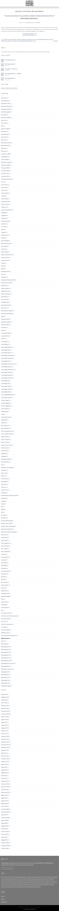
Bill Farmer (4, 140)
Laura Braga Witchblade (47, 15)
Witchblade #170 (5, 646)
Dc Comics (3, 226)
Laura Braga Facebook (6, 358)
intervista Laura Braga (6, 313)
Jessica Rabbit (20, 882)
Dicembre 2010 (5, 784)
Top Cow (3, 621)
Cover (3, 879)
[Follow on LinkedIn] (33, 7)
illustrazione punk (5, 305)
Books (2, 896)
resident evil (25, 884)
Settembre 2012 (5, 747)
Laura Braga (26, 15)
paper (3, 884)
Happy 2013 (4, 285)
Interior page (13, 882)
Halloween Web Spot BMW (8, 280)
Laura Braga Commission (7, 355)
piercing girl (4, 481)
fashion (7, 88)
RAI (2, 506)
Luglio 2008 (4, 823)
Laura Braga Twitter (6, 389)
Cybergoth (3, 215)
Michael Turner (5, 447)
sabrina (34, 884)
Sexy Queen (4, 562)
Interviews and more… (29, 18)
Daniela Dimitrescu (9, 879)
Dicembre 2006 (5, 842)
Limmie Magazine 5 (6, 405)
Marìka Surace (4, 436)
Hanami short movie (6, 282)
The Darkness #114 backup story (9, 616)
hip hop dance (4, 296)
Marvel (37, 882)
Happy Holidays (5, 288)
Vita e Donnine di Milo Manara (8, 635)
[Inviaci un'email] (31, 7)
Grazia (2, 274)
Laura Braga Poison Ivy (6, 378)
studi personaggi (5, 596)
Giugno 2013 (4, 725)
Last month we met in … (10, 60)
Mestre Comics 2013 (6, 445)
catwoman (38, 877)
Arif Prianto (4, 123)
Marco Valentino (5, 428)
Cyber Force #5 (5, 204)
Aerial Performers (5, 103)
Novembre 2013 (5, 714)
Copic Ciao (4, 190)
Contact (26, 907)
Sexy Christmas (5, 546)
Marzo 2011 (4, 778)
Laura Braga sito (5, 383)
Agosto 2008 (4, 820)
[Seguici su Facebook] (25, 7)
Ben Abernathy (4, 134)
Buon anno (3, 151)
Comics (3, 899)
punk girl (3, 501)
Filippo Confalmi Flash (6, 254)
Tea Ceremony (4, 607)
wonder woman (37, 886)
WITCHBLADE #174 (10, 78)
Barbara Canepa (5, 128)
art (9, 877)
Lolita (2, 414)
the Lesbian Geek (23, 16)
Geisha (2, 266)
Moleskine (3, 453)
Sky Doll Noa (4, 582)
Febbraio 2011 (4, 781)
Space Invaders (4, 585)
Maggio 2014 (4, 697)
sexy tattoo (4, 574)
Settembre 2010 (5, 792)
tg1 (2, 610)
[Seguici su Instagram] (27, 7)
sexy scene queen (5, 571)
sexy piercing (4, 557)
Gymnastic (3, 277)
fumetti (3, 263)
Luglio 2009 (4, 814)
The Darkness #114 (6, 613)
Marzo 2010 (4, 806)
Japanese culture (5, 319)
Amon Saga (4, 114)
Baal (2, 126)
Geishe (2, 268)
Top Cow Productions (6, 624)
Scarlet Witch (46, 884)
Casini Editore (4, 156)
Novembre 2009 (5, 812)
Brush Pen (3, 148)
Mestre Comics (5, 442)
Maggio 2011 (4, 772)
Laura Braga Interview (34, 15)
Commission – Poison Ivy (11, 69)
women (15, 88)
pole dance (3, 492)
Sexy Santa (3, 568)
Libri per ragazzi (5, 400)
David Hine (4, 224)
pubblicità (3, 498)
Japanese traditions (6, 322)
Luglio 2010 (4, 798)
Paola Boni (3, 470)
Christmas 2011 (5, 173)
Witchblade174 (5, 683)
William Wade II (31, 16)
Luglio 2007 (4, 837)
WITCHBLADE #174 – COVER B (13, 73)
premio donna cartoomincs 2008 (9, 495)
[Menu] (2, 3)
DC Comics (16, 879)
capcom (33, 877)
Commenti (55, 41)
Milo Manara (4, 450)
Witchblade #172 (39, 16)
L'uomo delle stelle (5, 333)
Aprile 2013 (4, 730)
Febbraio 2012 (4, 756)
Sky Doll (3, 579)
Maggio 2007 (4, 840)
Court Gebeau (4, 198)
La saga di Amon (5, 336)
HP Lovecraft (4, 299)
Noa (2, 464)
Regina (2, 509)
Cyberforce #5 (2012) (6, 210)
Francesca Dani (5, 257)
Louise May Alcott (5, 417)
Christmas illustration (6, 179)
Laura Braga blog (5, 350)
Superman (15, 886)
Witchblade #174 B (6, 660)
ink (9, 882)
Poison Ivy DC (4, 490)
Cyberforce (4, 207)
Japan (2, 316)
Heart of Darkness (5, 294)
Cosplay (3, 196)
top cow (20, 886)
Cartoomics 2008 (5, 154)
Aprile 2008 (4, 828)
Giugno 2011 (4, 770)
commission (54, 877)
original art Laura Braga (7, 467)
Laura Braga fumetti (6, 366)
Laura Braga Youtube (6, 397)
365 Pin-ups (4, 98)
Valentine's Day (5, 632)
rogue (30, 884)
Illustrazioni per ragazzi (7, 310)
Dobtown (3, 232)
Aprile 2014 (4, 700)
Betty (29, 877)
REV (2, 512)
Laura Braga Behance (6, 347)
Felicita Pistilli (4, 252)
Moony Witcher (5, 462)
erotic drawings (5, 240)
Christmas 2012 (5, 176)
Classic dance (4, 184)
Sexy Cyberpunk (5, 551)
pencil (6, 884)
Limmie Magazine (5, 403)
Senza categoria (5, 543)
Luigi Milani (4, 419)
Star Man (3, 588)
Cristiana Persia (5, 201)
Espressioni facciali (6, 243)
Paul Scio (3, 476)
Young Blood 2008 (5, 686)
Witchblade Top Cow (48, 16)
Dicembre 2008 (5, 817)
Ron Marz (47, 39)
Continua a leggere (29, 34)
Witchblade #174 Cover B (7, 663)
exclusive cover (23, 879)
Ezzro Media (4, 246)
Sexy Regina (4, 565)
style (12, 88)
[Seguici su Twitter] (29, 7)
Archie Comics (4, 877)
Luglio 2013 (4, 722)
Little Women (4, 411)
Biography (21, 907)
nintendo (42, 882)
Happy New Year (5, 291)
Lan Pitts (20, 15)
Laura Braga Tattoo (6, 386)
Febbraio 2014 (4, 705)
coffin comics (44, 877)
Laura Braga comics (6, 352)
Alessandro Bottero (6, 109)
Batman (25, 877)
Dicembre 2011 (5, 758)
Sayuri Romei (4, 537)
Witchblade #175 (5, 666)
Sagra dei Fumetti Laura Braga (8, 532)
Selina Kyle (4, 886)
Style (2, 599)
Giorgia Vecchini (5, 271)
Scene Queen (4, 540)
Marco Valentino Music (7, 431)
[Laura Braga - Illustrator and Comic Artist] (29, 3)
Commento (7, 70)
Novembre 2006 (5, 845)
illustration (52, 879)
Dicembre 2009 (5, 809)
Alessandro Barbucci (6, 106)
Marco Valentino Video (7, 433)
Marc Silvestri (4, 425)
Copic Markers (5, 193)
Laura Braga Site (5, 380)
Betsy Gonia (7, 15)
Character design (5, 165)
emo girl (3, 238)
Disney (2, 229)
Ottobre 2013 (4, 716)
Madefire (3, 422)
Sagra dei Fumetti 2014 (7, 529)
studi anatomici (5, 593)
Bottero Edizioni (5, 145)
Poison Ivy (3, 487)
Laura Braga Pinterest (6, 375)
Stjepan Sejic (4, 590)
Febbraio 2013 (4, 736)
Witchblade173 (5, 680)
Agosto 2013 (4, 719)
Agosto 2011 (4, 764)
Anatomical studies (6, 117)
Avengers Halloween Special (16, 877)
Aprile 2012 (4, 753)
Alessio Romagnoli (5, 112)
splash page (9, 886)
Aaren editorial (4, 100)
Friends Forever (5, 260)
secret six (52, 884)
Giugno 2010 (4, 800)
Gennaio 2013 (4, 739)
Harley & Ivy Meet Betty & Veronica (35, 879)
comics (49, 877)
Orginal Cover (48, 882)
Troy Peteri (4, 627)
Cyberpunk (4, 218)
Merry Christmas (5, 439)
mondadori (3, 456)
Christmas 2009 (5, 170)
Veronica (25, 886)
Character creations (6, 162)
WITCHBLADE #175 (10, 64)
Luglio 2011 (4, 767)
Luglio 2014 (4, 694)
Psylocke (20, 884)
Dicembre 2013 (5, 711)
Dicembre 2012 (5, 742)
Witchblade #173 (5, 655)
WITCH (3, 641)
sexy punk (3, 560)
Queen (2, 504)
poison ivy (11, 884)
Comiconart (4, 187)
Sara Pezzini (4, 534)
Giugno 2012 (4, 750)
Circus (2, 182)
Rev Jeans (3, 515)
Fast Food (3, 249)
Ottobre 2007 (4, 834)
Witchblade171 (5, 674)
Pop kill (15, 884)
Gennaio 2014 (4, 708)
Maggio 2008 (4, 826)
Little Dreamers (5, 408)
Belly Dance (4, 131)
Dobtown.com (4, 235)
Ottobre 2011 (4, 761)
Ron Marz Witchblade (13, 16)
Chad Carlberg (4, 159)
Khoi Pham (3, 327)
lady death (26, 882)
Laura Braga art (5, 344)
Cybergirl (3, 212)
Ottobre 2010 (4, 789)
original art (54, 882)
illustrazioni (4, 308)
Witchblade (4, 644)
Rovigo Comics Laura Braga (8, 526)
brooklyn (3, 88)
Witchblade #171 (5, 649)
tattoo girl (3, 604)
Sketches (3, 576)
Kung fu (3, 330)
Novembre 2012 (5, 744)
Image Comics (4, 882)
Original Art (4, 902)
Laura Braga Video (5, 391)
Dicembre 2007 (5, 831)
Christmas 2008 (5, 168)
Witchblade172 (5, 677)
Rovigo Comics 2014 (6, 523)
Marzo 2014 (4, 702)
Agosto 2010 (4, 795)
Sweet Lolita (4, 602)
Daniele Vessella (5, 221)
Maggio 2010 (4, 803)
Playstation (4, 484)
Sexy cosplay (4, 548)
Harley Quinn (45, 879)
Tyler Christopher (5, 630)
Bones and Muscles (6, 142)
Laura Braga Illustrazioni (7, 369)
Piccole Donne (4, 478)
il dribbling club (5, 302)
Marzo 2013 (4, 733)
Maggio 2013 (4, 728)
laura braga (32, 882)
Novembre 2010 (5, 786)
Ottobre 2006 (4, 848)
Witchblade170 (5, 672)
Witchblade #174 (5, 658)
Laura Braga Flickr (5, 361)
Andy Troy (3, 120)
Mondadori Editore (6, 459)
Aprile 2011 (4, 775)
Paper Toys (4, 473)
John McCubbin (13, 15)
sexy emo (3, 554)
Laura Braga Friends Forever (8, 364)
